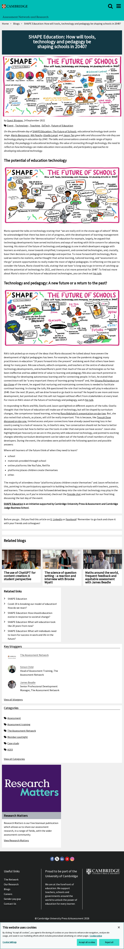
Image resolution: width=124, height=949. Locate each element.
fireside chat (74, 494)
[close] (110, 6)
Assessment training (18, 724)
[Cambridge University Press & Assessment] (103, 873)
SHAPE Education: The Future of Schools (54, 131)
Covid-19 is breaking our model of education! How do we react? (32, 605)
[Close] (118, 927)
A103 (10, 749)
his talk (97, 273)
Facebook (71, 519)
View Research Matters (16, 840)
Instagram (72, 859)
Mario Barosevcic (20, 135)
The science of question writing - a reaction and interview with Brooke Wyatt (60, 577)
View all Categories (14, 759)
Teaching (35, 125)
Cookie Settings (9, 942)
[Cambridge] (15, 6)
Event (10, 125)
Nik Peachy (36, 135)
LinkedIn (57, 519)
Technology (21, 125)
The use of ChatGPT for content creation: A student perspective (20, 575)
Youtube (67, 859)
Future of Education (62, 125)
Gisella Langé (50, 135)
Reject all (109, 942)
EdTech (46, 125)
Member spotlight (17, 737)
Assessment (14, 718)
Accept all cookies (87, 942)
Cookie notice (96, 935)
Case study (13, 743)
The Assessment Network (21, 730)
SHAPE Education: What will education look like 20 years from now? (31, 623)
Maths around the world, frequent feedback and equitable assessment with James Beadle (102, 577)
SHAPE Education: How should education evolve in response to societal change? (30, 614)
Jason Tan (68, 135)
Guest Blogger (15, 120)
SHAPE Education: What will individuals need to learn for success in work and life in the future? (32, 634)
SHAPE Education (13, 503)
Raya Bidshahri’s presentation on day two (83, 413)
